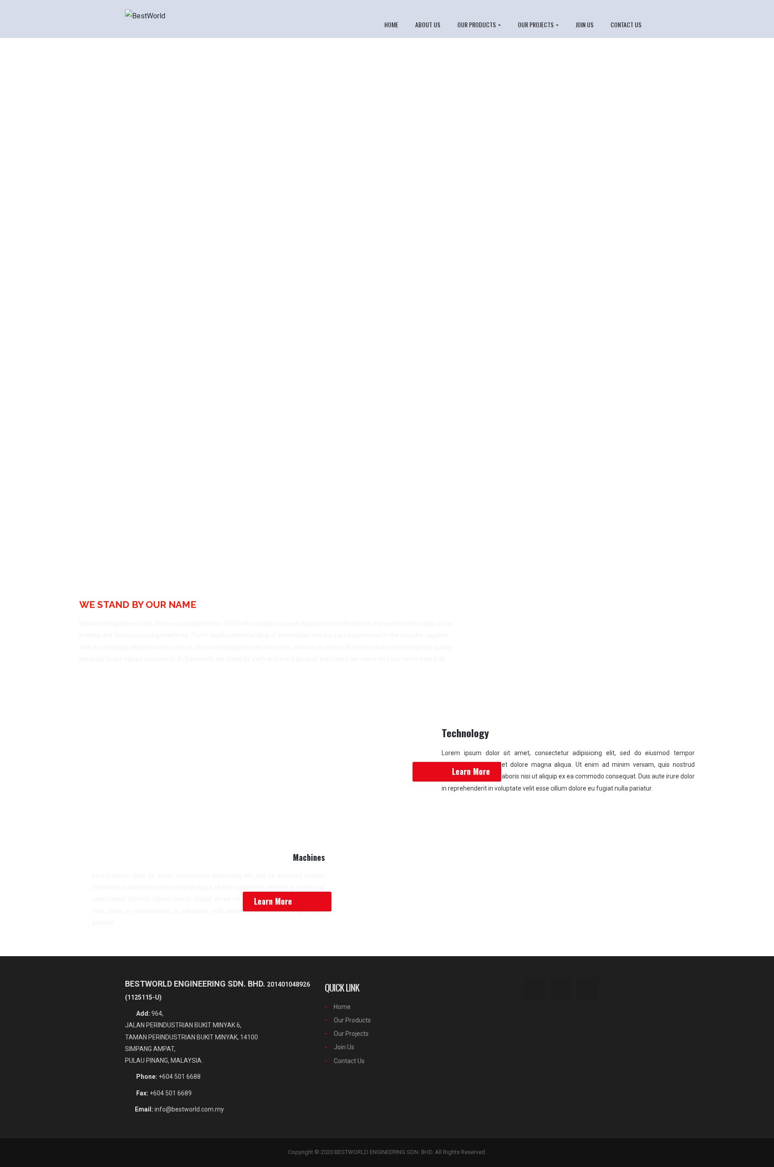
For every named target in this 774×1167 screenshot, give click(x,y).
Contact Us (626, 24)
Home (391, 24)
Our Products (477, 24)
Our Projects (536, 24)
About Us (427, 24)
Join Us (584, 24)
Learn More (471, 771)
